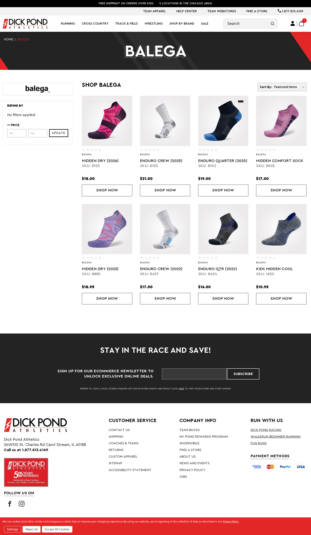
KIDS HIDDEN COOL (274, 269)
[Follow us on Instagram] (21, 504)
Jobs (183, 476)
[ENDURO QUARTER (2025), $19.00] (223, 121)
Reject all (32, 529)
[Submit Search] (272, 24)
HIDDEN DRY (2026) (100, 161)
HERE (181, 389)
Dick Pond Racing (266, 430)
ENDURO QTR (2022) (217, 269)
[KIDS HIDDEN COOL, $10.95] (281, 229)
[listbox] (290, 87)
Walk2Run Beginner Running (276, 436)
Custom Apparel (123, 456)
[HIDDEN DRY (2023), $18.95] (107, 229)
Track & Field (126, 23)
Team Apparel (154, 11)
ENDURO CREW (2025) (161, 161)
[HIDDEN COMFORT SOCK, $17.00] (281, 121)
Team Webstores (221, 11)
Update (58, 133)
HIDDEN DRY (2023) (100, 269)
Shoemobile (189, 443)
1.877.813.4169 (292, 11)
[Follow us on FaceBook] (9, 504)
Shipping (116, 436)
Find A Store (256, 11)
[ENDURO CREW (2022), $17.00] (165, 229)
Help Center (186, 11)
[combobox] (250, 24)
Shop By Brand (182, 23)
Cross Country (95, 23)
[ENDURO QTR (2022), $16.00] (223, 229)
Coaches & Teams (123, 443)
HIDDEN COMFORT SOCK (279, 161)
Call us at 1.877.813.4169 (26, 450)
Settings (12, 529)
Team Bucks (189, 430)
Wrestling (154, 23)
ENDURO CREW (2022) (161, 269)
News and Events (194, 463)
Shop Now (114, 190)
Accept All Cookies (57, 529)
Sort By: (266, 87)
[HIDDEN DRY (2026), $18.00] (107, 121)
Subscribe (243, 374)
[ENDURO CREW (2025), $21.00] (165, 121)
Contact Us (119, 430)
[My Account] (293, 23)
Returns (116, 449)
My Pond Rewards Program (203, 436)
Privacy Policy (192, 470)
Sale (204, 23)
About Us (187, 456)
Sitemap (115, 463)
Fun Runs (259, 443)
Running (68, 23)
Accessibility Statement (130, 470)
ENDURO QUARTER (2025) (222, 161)
